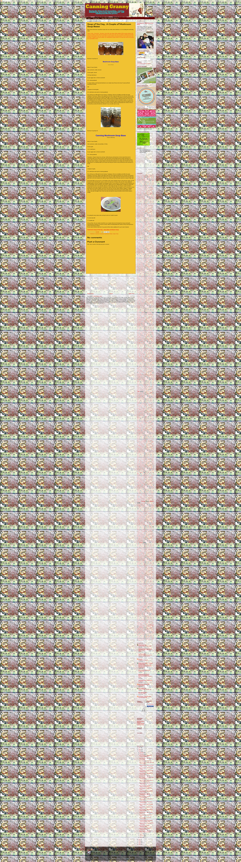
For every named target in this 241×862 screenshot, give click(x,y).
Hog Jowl (139, 373)
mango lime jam (147, 411)
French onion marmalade (145, 334)
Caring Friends (151, 243)
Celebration (148, 253)
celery (153, 253)
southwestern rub (151, 546)
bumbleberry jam (145, 229)
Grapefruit (139, 350)
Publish (143, 491)
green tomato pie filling (147, 359)
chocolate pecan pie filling (150, 273)
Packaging (140, 446)
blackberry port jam (140, 208)
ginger (149, 341)
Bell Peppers (152, 197)
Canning (139, 237)
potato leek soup (150, 484)
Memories (139, 417)
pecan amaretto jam (143, 466)
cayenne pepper (150, 252)
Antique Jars (140, 177)
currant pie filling (147, 304)
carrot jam (148, 248)
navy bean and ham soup (149, 434)
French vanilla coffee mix (147, 335)
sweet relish (146, 591)
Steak (150, 561)
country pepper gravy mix (148, 293)
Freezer (149, 331)
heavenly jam (150, 368)
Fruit (149, 336)
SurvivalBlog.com (142, 688)
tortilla (152, 609)
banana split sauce (149, 191)
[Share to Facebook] (107, 232)
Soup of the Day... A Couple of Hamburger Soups (145, 829)
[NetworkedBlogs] (150, 705)
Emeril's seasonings (149, 322)
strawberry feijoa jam (150, 567)
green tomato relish (149, 360)
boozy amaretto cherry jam (145, 221)
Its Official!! (140, 681)
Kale (141, 396)
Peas (138, 466)
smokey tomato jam (140, 541)
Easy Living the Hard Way (143, 684)
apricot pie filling (144, 184)
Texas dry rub (144, 597)
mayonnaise (147, 415)
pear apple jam (145, 462)
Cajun (146, 234)
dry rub (138, 315)
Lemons (149, 405)
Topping (142, 609)
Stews (143, 562)
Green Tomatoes (139, 361)
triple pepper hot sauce (149, 610)
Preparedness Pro (142, 644)
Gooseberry (139, 347)
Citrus (152, 279)
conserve (138, 286)
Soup (117, 233)
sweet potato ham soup (149, 590)
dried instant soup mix (146, 310)
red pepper (152, 505)
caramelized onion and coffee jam (142, 243)
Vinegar (138, 628)
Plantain (151, 477)
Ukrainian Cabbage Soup (141, 618)
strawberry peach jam (140, 577)
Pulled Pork (152, 491)
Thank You (146, 599)
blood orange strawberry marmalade (142, 210)
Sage (149, 525)
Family (143, 327)
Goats (152, 343)
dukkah (145, 316)
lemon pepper (150, 404)
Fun (148, 337)
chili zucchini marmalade (149, 266)
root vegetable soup (145, 520)
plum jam (151, 478)
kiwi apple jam (142, 398)
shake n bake (140, 537)
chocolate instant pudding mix (141, 272)
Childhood (146, 265)
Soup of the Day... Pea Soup (144, 775)
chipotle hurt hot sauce (143, 268)
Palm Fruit (148, 446)
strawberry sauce (149, 579)
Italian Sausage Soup (145, 387)
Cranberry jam (139, 297)
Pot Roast (140, 484)
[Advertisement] (110, 283)
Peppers (150, 468)
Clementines (140, 281)
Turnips (138, 616)
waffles (147, 628)
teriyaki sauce (146, 596)
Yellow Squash (147, 636)
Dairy (152, 305)
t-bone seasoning (145, 592)
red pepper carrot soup (142, 506)
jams (143, 392)
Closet (145, 281)
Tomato (138, 602)
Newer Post (90, 293)
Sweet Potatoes (140, 591)
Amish (145, 176)
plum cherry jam (139, 478)
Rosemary (151, 520)
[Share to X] (106, 232)
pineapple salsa (146, 477)
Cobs (148, 281)
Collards (138, 284)
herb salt (145, 369)
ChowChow (142, 277)
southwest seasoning (143, 546)
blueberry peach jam (140, 216)
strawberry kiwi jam (146, 572)
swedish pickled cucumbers (145, 585)
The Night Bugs (141, 671)
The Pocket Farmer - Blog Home (145, 680)
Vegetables (141, 627)
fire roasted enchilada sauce (148, 329)
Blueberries (146, 211)
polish (147, 479)
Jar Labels (147, 392)
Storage (151, 562)
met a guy (151, 417)
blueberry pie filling (149, 216)
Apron (144, 185)
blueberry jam (150, 212)
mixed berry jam (145, 424)
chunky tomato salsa (146, 278)
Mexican (138, 418)
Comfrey (150, 284)
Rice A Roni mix (150, 513)
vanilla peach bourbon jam (149, 623)
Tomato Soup (146, 605)
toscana (143, 610)
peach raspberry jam (147, 455)
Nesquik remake (144, 436)
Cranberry (147, 294)
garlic (139, 340)
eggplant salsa (150, 317)
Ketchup (149, 396)
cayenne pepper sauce (140, 253)
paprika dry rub (147, 448)
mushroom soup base (99, 233)
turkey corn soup (146, 614)
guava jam (138, 363)
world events (139, 635)
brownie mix (146, 228)
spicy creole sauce (144, 554)
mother (151, 428)
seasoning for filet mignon (144, 535)
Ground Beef (150, 362)
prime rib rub (150, 490)
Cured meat (142, 304)
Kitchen (151, 397)
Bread (146, 224)
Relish (152, 507)
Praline (149, 486)
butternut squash (151, 230)
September (152, 536)
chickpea (142, 265)
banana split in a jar (140, 191)
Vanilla (149, 622)
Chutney (152, 278)
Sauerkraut (139, 531)
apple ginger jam (147, 178)
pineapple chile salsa (145, 474)
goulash (152, 348)
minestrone (146, 422)
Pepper (151, 467)
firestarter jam (139, 330)
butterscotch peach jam (142, 231)
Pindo (151, 473)
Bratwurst (141, 224)
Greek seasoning (148, 353)
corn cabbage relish (145, 290)
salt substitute (143, 529)
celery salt (146, 254)
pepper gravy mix (140, 468)
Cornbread (144, 291)
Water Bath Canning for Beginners (110, 18)
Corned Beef (139, 292)
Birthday (149, 199)
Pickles (141, 472)
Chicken (147, 261)
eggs (138, 319)
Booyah (138, 221)
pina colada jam (145, 473)
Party (142, 449)
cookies (143, 287)
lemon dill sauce (143, 403)
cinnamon (147, 279)
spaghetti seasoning (141, 547)
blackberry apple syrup (141, 204)
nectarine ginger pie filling (141, 435)
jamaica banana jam (147, 391)
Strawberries (139, 564)
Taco (150, 592)
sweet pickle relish (141, 590)
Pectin (142, 467)
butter (146, 230)
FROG (146, 336)
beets (147, 197)
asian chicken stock (149, 185)
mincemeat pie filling (140, 422)
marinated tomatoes (140, 414)
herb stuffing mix (150, 369)
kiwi (137, 398)
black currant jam (145, 202)
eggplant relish (144, 317)
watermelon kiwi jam (140, 629)
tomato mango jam (141, 604)
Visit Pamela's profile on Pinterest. (144, 63)
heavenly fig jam (144, 368)
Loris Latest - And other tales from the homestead (144, 697)
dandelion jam (139, 306)
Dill (138, 309)
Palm (144, 446)
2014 (140, 839)
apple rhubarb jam (140, 180)
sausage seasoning (150, 531)
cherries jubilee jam (144, 255)
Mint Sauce (147, 423)
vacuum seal (150, 621)
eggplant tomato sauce (149, 318)
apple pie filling (144, 179)
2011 (140, 844)
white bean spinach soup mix (149, 630)
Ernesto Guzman (145, 324)
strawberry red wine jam (149, 578)
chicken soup (140, 264)
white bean (141, 630)
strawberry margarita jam (148, 573)
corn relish (151, 290)
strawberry (144, 564)
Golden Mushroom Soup (141, 344)
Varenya (147, 624)
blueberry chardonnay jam (141, 212)
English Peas (151, 323)
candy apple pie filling (145, 236)
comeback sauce (145, 284)
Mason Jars (142, 415)
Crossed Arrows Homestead (144, 670)
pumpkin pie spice (146, 492)
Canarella (140, 659)
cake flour (147, 235)
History (150, 372)
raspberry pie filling (150, 497)
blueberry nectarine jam (149, 215)
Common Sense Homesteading (145, 648)
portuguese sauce (144, 483)
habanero (147, 363)
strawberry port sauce (140, 578)
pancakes (147, 447)
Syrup (139, 592)
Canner (151, 236)
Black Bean (139, 202)
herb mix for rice (139, 369)
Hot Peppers (143, 380)
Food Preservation (149, 330)
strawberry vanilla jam (149, 580)
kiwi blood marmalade (149, 398)
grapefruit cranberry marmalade (147, 350)
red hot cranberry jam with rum (142, 504)
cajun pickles (150, 234)
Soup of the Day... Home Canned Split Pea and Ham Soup (145, 821)
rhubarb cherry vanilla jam (145, 510)
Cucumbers (143, 303)
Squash (143, 560)
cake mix (152, 235)
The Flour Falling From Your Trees (144, 645)
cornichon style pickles (146, 292)
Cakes (139, 236)
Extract (151, 324)
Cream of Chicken (147, 299)
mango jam (142, 411)
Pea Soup (148, 449)
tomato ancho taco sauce (145, 602)
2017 (140, 747)
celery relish (141, 254)
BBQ (138, 193)
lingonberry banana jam (142, 409)
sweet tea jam (151, 591)
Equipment (139, 324)
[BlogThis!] (105, 232)
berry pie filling (139, 199)
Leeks (151, 402)
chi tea (143, 260)
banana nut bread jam (142, 190)
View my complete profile (96, 851)
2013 (140, 841)
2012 (140, 842)
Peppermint (146, 468)
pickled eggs (144, 471)
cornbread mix (150, 291)
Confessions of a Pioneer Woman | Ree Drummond (143, 675)
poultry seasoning (144, 486)
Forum (138, 331)
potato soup (139, 485)
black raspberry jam (144, 203)
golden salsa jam (149, 344)
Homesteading (145, 374)
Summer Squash (149, 584)
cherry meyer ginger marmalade (147, 259)
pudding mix (147, 491)
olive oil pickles (150, 440)
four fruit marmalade (143, 331)
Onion (138, 441)
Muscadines (151, 429)
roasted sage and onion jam (145, 518)
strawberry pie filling (149, 577)
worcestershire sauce (149, 634)
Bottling (148, 222)
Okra (145, 439)
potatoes (151, 485)
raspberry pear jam (143, 497)
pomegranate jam (141, 480)
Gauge (148, 340)
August (141, 837)
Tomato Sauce (139, 605)
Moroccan (152, 427)
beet (146, 196)
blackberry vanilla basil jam (148, 208)
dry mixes (149, 312)
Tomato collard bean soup (150, 603)
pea (144, 449)
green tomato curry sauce (142, 356)
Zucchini (152, 637)
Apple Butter (149, 177)
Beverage (144, 199)
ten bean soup (139, 596)
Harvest (138, 368)
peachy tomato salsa (146, 460)
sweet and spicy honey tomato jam (148, 586)
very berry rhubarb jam (149, 627)
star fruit (152, 560)
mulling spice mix (145, 429)
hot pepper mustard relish (145, 379)
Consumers (143, 286)
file (141, 329)
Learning (138, 402)
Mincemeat (150, 421)
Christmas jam (139, 278)
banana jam (152, 189)
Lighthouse (138, 408)
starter (147, 561)
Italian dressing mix (147, 386)
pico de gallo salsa (148, 472)
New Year (150, 436)
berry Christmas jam (149, 198)
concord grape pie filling (141, 285)
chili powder (142, 266)
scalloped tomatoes (140, 532)
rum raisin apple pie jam (141, 523)
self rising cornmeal (140, 536)
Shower (145, 537)
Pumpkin (139, 492)
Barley (148, 192)
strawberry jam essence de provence (143, 571)
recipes (114, 233)
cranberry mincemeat (146, 297)
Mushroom (92, 233)
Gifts (145, 341)
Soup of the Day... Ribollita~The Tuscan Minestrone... (145, 756)
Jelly (151, 392)
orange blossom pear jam (142, 442)
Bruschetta (138, 229)
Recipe (111, 233)
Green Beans (142, 354)
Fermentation (144, 328)
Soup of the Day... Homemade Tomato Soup (145, 818)
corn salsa (139, 291)
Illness (149, 381)
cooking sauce (147, 287)
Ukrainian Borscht (149, 617)
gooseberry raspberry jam (146, 348)
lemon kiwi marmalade (143, 404)
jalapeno (151, 388)
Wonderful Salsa (142, 634)
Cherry (149, 255)
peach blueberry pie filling (149, 452)
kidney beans (143, 397)
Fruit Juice (144, 337)
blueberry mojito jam (140, 215)
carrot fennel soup (147, 247)
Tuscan (142, 616)
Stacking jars (148, 560)
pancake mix (142, 447)
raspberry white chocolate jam (146, 499)
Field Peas (148, 328)
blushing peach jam (151, 218)
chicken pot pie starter (144, 262)
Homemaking (139, 374)
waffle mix (143, 628)
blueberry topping (140, 217)
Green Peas (143, 355)
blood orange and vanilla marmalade (147, 209)
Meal (152, 415)
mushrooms (106, 233)
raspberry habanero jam (143, 496)
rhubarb (138, 510)
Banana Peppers (150, 190)
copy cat (152, 287)
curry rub (148, 305)
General (141, 341)
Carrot (142, 246)
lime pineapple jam (151, 408)
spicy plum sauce (143, 555)
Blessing (138, 209)
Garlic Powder (144, 340)
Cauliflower (144, 252)
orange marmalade (149, 443)
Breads (142, 225)
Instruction (144, 385)
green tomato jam (139, 359)
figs (138, 329)
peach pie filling (147, 454)
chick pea (152, 260)
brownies (151, 228)
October (141, 834)
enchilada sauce (144, 323)
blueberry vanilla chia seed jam (149, 217)
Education (139, 317)
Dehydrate (139, 307)
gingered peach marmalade (147, 342)
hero (147, 372)
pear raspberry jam (150, 465)
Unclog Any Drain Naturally (143, 660)
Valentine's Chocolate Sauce (141, 622)
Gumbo (143, 363)
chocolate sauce (143, 275)
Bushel (143, 230)
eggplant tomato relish (140, 318)
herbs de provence (142, 372)
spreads (151, 559)
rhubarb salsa (142, 512)
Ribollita (145, 513)
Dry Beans (142, 311)
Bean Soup (146, 193)
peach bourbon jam (140, 453)
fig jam (153, 328)
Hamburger (141, 366)
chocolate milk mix (151, 272)
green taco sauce (149, 355)
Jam (138, 391)
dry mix (143, 312)
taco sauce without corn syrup (146, 593)
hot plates (149, 380)
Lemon (138, 403)
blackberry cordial (143, 205)
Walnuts (151, 628)
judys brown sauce (143, 395)
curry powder (143, 305)
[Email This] (104, 232)
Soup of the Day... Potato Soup (145, 760)
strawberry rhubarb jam (141, 579)
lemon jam (148, 403)
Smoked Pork (150, 538)
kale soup (144, 396)
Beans (151, 193)
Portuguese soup (151, 483)
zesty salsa (147, 637)
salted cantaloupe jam (150, 529)
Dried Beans (139, 310)
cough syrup (140, 293)
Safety (146, 525)
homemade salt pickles (147, 373)
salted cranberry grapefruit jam (143, 530)
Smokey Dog (96, 18)
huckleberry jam (144, 381)
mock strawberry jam (146, 427)
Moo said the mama (142, 692)
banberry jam (139, 192)
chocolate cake (142, 271)
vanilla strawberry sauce (141, 624)
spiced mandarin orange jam (145, 549)
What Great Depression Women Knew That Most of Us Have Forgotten (145, 656)
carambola (138, 242)
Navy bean (140, 433)
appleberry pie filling (147, 180)
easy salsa (150, 316)
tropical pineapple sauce (148, 611)
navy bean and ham (140, 434)
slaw (148, 537)
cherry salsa (139, 260)
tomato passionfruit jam (149, 604)
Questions (152, 492)
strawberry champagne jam (141, 567)
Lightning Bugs (144, 408)
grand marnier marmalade (142, 349)
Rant (152, 493)
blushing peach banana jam (142, 218)
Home (89, 18)
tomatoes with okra (144, 608)
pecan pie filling (150, 466)
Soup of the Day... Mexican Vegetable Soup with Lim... (145, 794)
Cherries (138, 255)
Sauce (150, 530)
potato (144, 484)
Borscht (144, 222)
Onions (148, 441)
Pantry (151, 447)
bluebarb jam (140, 211)
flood (143, 330)
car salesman (150, 241)
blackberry (150, 203)
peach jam (142, 454)
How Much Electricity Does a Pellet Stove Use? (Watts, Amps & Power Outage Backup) (144, 666)
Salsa (150, 526)
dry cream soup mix (148, 311)
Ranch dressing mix (141, 493)
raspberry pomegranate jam (141, 498)
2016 (140, 749)
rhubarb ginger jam (145, 511)
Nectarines (138, 436)
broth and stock (140, 227)
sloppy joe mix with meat (142, 538)
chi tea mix (147, 260)
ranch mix (147, 493)
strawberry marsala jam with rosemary (143, 574)
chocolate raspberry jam (142, 274)
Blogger (127, 858)
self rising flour (147, 536)
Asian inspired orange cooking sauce (143, 186)
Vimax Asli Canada (141, 693)
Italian (149, 385)
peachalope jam (143, 459)
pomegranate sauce (149, 480)
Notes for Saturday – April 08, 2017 (144, 689)
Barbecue (144, 192)
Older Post (131, 293)
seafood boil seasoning (149, 532)
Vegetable (152, 624)
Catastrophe (139, 252)
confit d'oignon (150, 285)
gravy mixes (142, 353)
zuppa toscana (140, 640)
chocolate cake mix (149, 271)
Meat (146, 416)
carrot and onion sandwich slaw (149, 246)
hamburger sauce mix (140, 367)
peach (153, 449)
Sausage (143, 531)
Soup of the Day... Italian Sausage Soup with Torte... (146, 810)
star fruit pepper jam (141, 561)
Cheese (151, 254)
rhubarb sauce (147, 512)
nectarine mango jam (149, 435)
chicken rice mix (151, 262)
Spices (143, 553)
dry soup (147, 315)
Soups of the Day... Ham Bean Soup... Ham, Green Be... (145, 831)
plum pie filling (139, 479)
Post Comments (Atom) (97, 296)
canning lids (151, 237)
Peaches (148, 459)
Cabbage (150, 231)
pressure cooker (144, 490)
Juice (148, 395)
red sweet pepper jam (150, 506)
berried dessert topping (141, 198)
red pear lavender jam (145, 505)
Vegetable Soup (150, 625)
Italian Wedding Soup (146, 388)
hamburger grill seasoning (148, 366)
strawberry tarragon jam (141, 580)
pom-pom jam (152, 479)
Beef (138, 195)
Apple (144, 177)
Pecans (138, 467)
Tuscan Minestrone (147, 616)
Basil (152, 192)
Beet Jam (149, 196)
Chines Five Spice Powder (141, 267)
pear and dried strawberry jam (145, 461)
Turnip (151, 615)
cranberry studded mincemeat (149, 298)
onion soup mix (143, 441)
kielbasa (147, 397)
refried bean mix (141, 507)
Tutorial (143, 617)
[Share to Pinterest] (109, 232)
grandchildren (150, 349)
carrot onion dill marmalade (146, 249)
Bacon (151, 186)
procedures (139, 491)
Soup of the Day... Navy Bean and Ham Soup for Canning (146, 781)
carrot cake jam (140, 247)
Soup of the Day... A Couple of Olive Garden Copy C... (146, 778)
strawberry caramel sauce (148, 566)
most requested (145, 428)
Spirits (142, 558)
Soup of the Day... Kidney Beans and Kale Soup (145, 802)
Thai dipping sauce (143, 598)
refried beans (147, 507)
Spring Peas (139, 560)
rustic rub (141, 525)
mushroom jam (144, 430)
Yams (146, 635)
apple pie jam (151, 179)
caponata (144, 241)
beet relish (143, 197)
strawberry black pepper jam (144, 565)
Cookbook (148, 286)
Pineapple (139, 474)
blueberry (151, 211)
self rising (151, 535)
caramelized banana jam (147, 242)
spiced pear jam (141, 552)
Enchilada (139, 323)
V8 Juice (144, 621)
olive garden (144, 440)
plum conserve (146, 478)
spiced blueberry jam (140, 548)
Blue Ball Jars (152, 210)
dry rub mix (143, 315)
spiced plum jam (148, 552)
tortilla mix (138, 610)
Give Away (147, 343)
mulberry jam (139, 429)
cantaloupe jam (145, 240)
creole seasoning (145, 300)
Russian (148, 523)
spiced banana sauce (149, 547)
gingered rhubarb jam (140, 343)
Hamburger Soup (149, 367)
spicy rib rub (149, 555)
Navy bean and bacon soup (148, 433)
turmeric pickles (145, 615)
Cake (144, 235)
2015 (140, 751)
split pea (145, 558)
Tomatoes (144, 606)
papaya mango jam (140, 448)
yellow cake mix (151, 635)
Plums (144, 479)
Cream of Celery (140, 299)
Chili (150, 265)
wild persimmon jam (144, 633)
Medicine (151, 416)
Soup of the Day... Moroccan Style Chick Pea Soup (146, 791)
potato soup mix (145, 485)
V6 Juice (140, 621)
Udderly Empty (141, 685)
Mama (148, 410)
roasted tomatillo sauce (147, 519)
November (142, 754)
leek (142, 402)
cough (153, 292)
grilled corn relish (144, 362)
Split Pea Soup (145, 559)
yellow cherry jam (141, 636)
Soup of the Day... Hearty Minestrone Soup (144, 826)
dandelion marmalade (148, 306)
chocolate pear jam (141, 273)
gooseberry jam (145, 347)
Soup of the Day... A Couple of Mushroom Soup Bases (145, 786)
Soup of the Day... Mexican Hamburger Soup (144, 797)
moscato (140, 428)
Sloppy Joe (152, 537)
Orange (152, 441)
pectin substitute (146, 467)
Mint (150, 422)
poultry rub (138, 486)
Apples (152, 180)
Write (143, 635)
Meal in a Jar (140, 416)
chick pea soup (141, 261)
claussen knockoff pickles (141, 280)
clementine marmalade (150, 280)
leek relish (147, 402)
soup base (148, 542)
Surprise (138, 585)
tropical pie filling (140, 611)
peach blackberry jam (140, 452)
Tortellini (148, 609)
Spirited (138, 558)
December (142, 752)
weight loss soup (147, 629)
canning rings (139, 240)
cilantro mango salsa (141, 279)
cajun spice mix (139, 235)
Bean (141, 193)
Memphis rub (145, 417)
